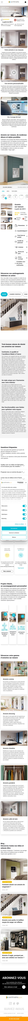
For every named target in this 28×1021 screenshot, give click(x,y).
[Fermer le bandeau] (25, 482)
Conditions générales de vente (9, 1013)
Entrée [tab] (4, 294)
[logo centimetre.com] (14, 998)
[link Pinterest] (17, 1003)
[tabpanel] (14, 195)
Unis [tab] (3, 191)
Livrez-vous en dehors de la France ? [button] (11, 478)
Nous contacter (7, 571)
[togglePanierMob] (26, 3)
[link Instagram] (10, 1003)
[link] (7, 559)
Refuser (14, 537)
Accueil (3, 7)
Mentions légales (20, 1013)
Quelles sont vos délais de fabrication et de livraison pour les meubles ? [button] (12, 465)
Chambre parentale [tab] (15, 294)
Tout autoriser (14, 528)
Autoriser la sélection (14, 532)
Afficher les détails (19, 524)
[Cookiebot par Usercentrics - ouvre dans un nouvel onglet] (17, 482)
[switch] (24, 510)
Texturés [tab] (14, 191)
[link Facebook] (14, 1003)
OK (23, 987)
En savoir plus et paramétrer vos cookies (14, 1016)
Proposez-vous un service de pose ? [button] (12, 472)
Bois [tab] (8, 191)
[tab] (7, 187)
